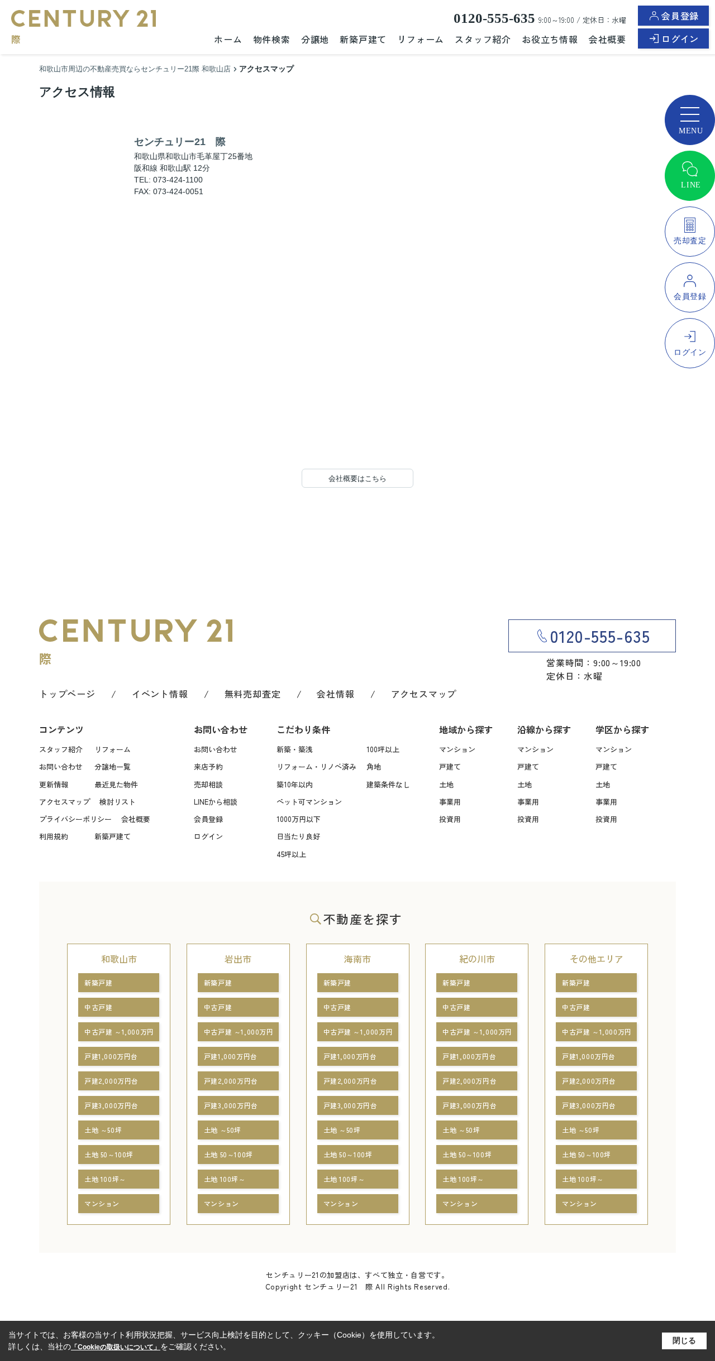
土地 (446, 784)
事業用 (450, 801)
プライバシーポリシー (75, 819)
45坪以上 (291, 854)
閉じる (684, 1340)
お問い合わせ (61, 766)
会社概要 (607, 39)
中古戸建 (98, 1007)
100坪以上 (382, 749)
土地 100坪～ (105, 1179)
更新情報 (53, 784)
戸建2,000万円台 (111, 1080)
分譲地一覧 (112, 766)
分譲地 (315, 39)
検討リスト (117, 801)
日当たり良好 (298, 836)
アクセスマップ (424, 693)
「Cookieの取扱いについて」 (115, 1347)
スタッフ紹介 (483, 39)
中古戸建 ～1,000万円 (119, 1031)
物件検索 (271, 39)
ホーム (228, 39)
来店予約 (208, 766)
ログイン (680, 38)
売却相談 (208, 784)
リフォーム (420, 39)
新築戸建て (363, 39)
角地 (373, 766)
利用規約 (53, 836)
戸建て (450, 766)
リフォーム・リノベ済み (316, 766)
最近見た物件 (116, 784)
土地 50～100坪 (109, 1154)
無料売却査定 (253, 693)
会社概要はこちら (357, 478)
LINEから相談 (215, 801)
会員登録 (680, 15)
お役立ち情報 (550, 39)
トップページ (67, 693)
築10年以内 (295, 784)
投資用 (450, 819)
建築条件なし (388, 784)
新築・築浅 (295, 749)
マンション (457, 749)
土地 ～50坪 (103, 1129)
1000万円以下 (299, 819)
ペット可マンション (309, 801)
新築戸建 (98, 982)
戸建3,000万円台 (111, 1105)
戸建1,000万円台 (111, 1056)
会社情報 (335, 693)
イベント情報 (160, 693)
